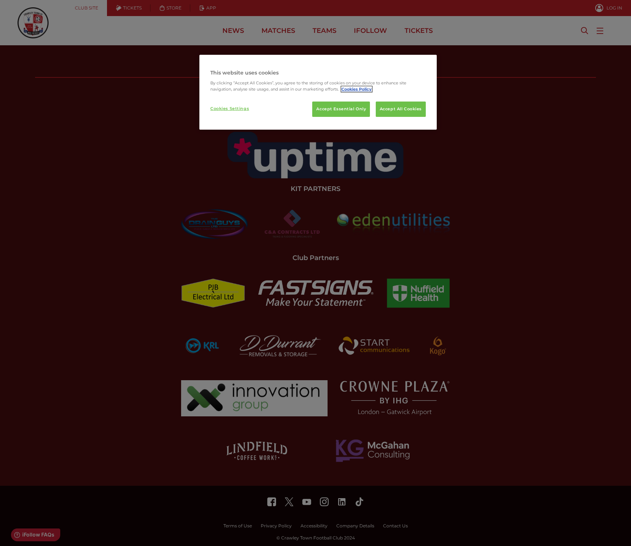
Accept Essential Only (341, 108)
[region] (318, 92)
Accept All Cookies (401, 108)
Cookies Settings (229, 108)
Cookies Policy (356, 89)
